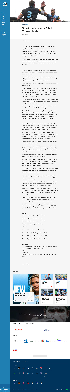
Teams (3, 16)
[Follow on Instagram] (27, 361)
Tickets (3, 30)
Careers (23, 389)
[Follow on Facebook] (22, 361)
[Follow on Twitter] (25, 361)
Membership (4, 28)
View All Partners (40, 355)
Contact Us (29, 389)
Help (26, 389)
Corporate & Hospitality (4, 35)
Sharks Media (25, 34)
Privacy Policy (19, 389)
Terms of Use (14, 389)
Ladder (3, 14)
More (3, 24)
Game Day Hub (4, 27)
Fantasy (3, 20)
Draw (3, 12)
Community (4, 18)
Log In (4, 387)
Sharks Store (4, 32)
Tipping (3, 22)
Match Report (24, 24)
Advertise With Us (34, 389)
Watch (3, 10)
